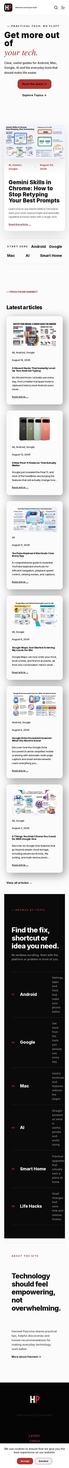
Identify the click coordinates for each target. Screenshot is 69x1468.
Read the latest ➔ (34, 84)
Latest (34, 1436)
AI (10, 164)
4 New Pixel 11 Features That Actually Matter (34, 464)
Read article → (20, 396)
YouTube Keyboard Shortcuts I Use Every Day (33, 554)
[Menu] (63, 7)
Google (13, 168)
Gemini (16, 164)
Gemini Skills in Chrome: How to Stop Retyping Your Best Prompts (34, 191)
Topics (34, 1441)
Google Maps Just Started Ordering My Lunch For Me (33, 649)
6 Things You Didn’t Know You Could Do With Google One (34, 837)
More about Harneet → (26, 1356)
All (13, 352)
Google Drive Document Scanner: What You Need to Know (32, 739)
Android (20, 352)
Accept (25, 1461)
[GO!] (56, 7)
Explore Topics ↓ (34, 95)
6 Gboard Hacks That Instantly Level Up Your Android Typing (33, 369)
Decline (43, 1461)
